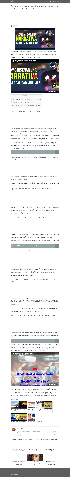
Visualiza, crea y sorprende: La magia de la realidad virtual (24, 106)
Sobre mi (52, 1)
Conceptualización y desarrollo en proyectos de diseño (47, 439)
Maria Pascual (15, 25)
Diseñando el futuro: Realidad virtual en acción (22, 102)
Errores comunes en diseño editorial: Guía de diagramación (23, 439)
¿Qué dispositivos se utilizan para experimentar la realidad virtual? (26, 99)
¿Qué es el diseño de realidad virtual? (19, 98)
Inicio (47, 1)
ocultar (29, 95)
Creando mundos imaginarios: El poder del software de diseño (25, 105)
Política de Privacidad (15, 471)
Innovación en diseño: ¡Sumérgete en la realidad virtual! (24, 104)
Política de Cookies (14, 474)
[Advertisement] (35, 17)
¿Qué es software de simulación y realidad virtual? (22, 101)
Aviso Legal (13, 473)
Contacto (57, 1)
